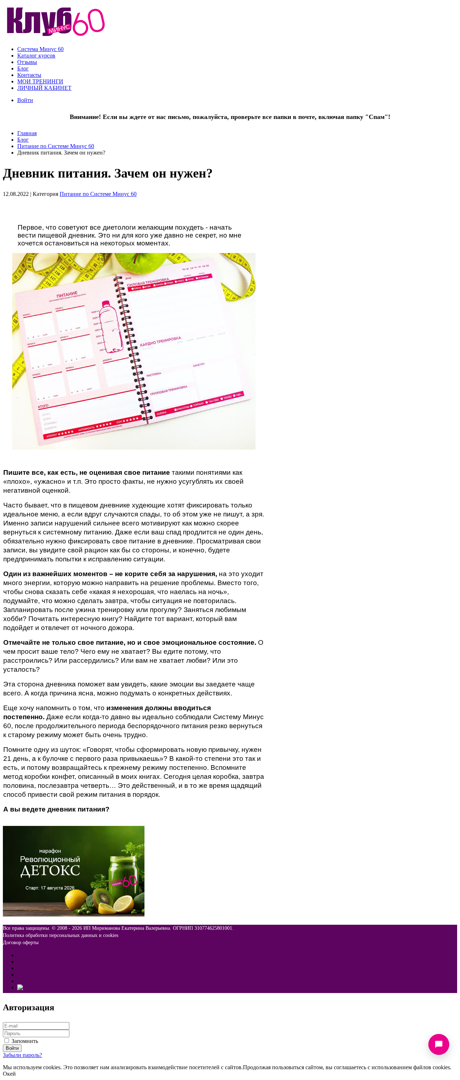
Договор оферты (20, 942)
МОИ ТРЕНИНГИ (40, 81)
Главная (27, 133)
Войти (25, 100)
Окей (9, 1074)
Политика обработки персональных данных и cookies (60, 935)
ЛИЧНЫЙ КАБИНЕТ (44, 88)
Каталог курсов (36, 55)
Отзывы (27, 62)
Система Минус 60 (40, 49)
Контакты (29, 75)
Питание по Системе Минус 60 (55, 146)
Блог (23, 68)
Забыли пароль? (22, 1055)
